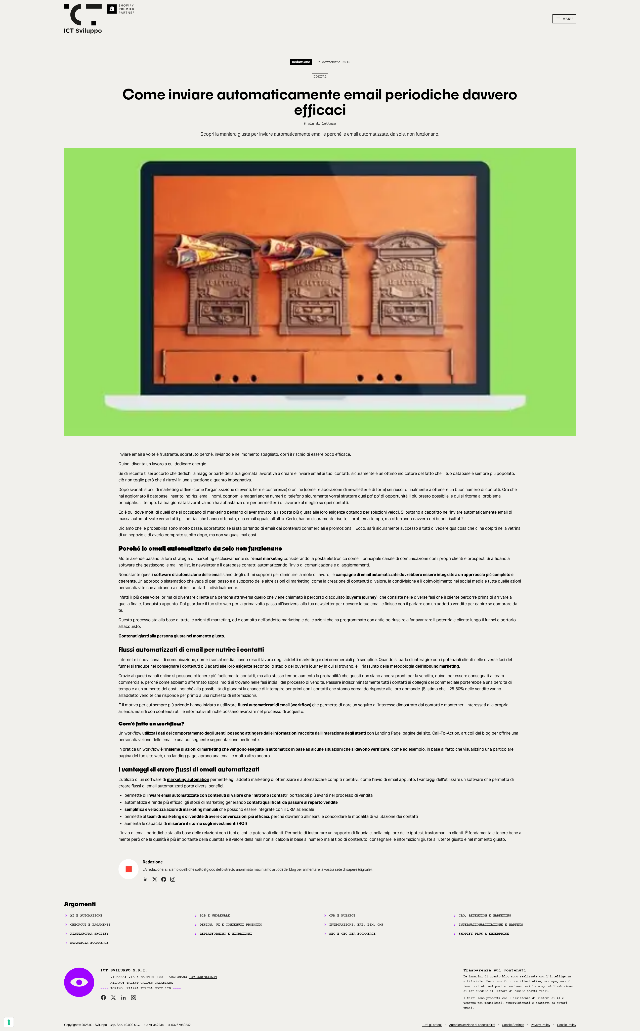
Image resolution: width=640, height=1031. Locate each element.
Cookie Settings (513, 1025)
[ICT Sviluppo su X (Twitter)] (113, 998)
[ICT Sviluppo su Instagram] (134, 998)
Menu (568, 19)
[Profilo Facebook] (164, 879)
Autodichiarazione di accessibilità (472, 1025)
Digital (320, 77)
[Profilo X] (155, 879)
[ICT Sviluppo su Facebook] (103, 998)
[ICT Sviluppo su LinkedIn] (123, 998)
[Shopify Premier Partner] (121, 9)
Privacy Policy (540, 1025)
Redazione (301, 62)
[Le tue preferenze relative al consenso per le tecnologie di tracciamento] (9, 1022)
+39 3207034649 (203, 977)
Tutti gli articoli (432, 1025)
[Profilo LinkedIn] (146, 879)
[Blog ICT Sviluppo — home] (83, 19)
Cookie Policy (566, 1025)
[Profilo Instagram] (173, 879)
